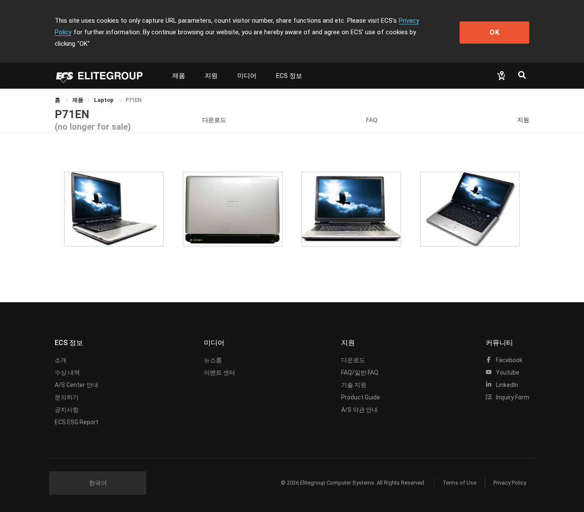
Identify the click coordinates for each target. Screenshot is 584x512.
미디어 (247, 76)
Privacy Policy (509, 482)
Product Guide (360, 397)
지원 (211, 76)
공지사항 (67, 409)
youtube (507, 372)
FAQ (372, 120)
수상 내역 (67, 372)
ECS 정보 (289, 76)
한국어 (98, 482)
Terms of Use (459, 482)
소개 (61, 360)
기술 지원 (353, 384)
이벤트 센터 (219, 372)
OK (495, 32)
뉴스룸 (213, 360)
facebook (508, 360)
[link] (77, 100)
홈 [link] (58, 100)
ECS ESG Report (76, 422)
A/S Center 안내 (76, 384)
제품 (178, 76)
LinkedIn (506, 384)
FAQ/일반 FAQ (359, 372)
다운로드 (214, 120)
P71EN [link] (134, 100)
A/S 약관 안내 (359, 409)
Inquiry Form (512, 397)
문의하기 (67, 397)
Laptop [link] (104, 100)
